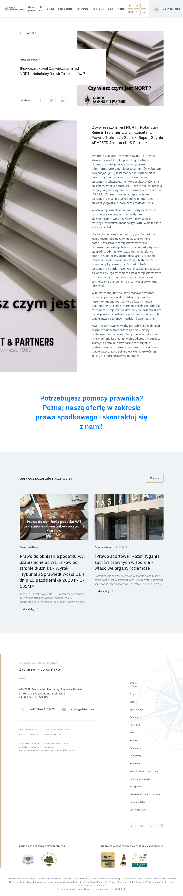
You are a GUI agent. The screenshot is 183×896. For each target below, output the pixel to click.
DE (143, 5)
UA (143, 12)
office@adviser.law (82, 709)
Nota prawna (136, 786)
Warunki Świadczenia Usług (144, 771)
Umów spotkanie (171, 9)
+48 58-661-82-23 (42, 709)
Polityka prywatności (140, 779)
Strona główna (31, 8)
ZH (136, 12)
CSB (130, 12)
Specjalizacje (65, 9)
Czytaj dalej (27, 609)
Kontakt (121, 9)
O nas (41, 8)
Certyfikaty (135, 755)
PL (130, 5)
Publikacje (98, 9)
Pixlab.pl (120, 889)
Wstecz (31, 33)
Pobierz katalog (137, 802)
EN (137, 5)
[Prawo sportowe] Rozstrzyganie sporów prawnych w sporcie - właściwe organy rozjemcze (127, 562)
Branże (50, 9)
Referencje (82, 9)
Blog (110, 9)
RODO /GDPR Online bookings (145, 794)
